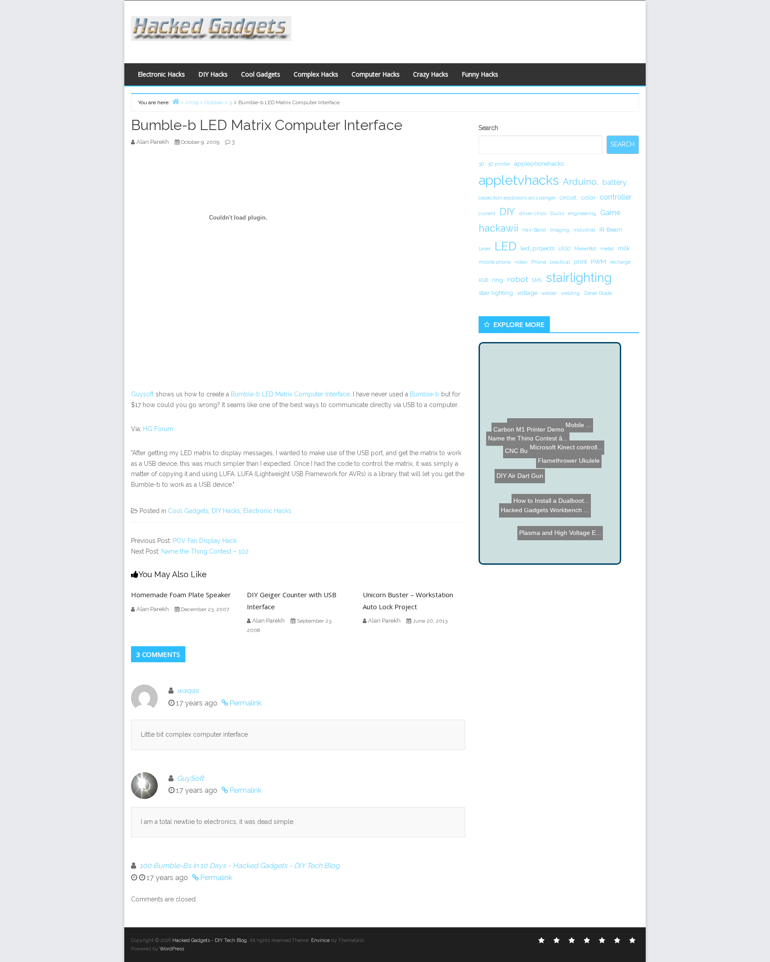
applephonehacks (539, 163)
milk (624, 248)
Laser (485, 248)
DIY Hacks (213, 74)
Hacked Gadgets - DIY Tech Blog (209, 940)
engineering (582, 213)
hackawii (498, 228)
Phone (538, 262)
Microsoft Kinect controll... (555, 405)
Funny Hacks (480, 74)
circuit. (569, 197)
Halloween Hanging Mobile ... (557, 412)
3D (481, 164)
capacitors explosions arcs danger (517, 197)
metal (607, 248)
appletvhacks (519, 180)
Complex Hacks (316, 74)
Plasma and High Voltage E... (571, 549)
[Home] (175, 101)
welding (570, 293)
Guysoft (142, 394)
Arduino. (580, 181)
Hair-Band (534, 229)
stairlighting (579, 277)
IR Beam (611, 229)
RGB (483, 280)
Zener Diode (598, 293)
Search (488, 127)
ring (497, 279)
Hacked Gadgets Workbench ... (545, 500)
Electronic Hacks (161, 74)
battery (614, 182)
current (487, 213)
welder (549, 293)
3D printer (499, 164)
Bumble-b (424, 394)
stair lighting (496, 292)
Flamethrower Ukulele (577, 483)
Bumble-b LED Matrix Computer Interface (290, 394)
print (580, 261)
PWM (598, 261)
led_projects (537, 248)
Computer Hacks (376, 74)
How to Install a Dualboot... (540, 513)
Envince (320, 940)
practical (560, 262)
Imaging (559, 229)
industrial (584, 229)
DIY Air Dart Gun (531, 446)
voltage (527, 292)
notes (521, 262)
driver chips (532, 213)
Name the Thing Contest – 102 (205, 551)
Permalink (245, 703)
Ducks (557, 213)
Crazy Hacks (430, 74)
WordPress (172, 949)
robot (517, 279)
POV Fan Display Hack (205, 540)
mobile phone (495, 262)
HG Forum (158, 428)
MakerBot (585, 248)
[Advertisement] (472, 29)
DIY (507, 211)
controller (615, 197)
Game (610, 212)
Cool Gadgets (260, 74)
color (589, 197)
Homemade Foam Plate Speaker (181, 594)
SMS (537, 280)
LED (505, 246)
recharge (620, 262)
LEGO (564, 248)
